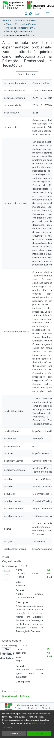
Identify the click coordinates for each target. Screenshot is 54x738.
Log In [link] (37, 14)
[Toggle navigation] (47, 14)
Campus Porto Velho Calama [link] (21, 24)
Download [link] (49, 573)
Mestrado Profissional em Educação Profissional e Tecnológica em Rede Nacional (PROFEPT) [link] (21, 27)
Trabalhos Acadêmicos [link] (24, 20)
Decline (14, 733)
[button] (26, 14)
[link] (15, 696)
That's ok (39, 733)
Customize (7, 727)
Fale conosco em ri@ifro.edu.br (32, 705)
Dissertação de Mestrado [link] (19, 31)
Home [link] (5, 20)
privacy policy (38, 723)
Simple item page (27, 74)
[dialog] (27, 724)
